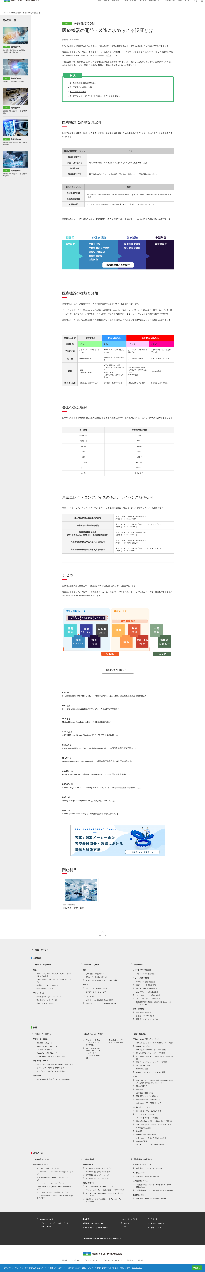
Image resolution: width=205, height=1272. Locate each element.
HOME (6, 13)
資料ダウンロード (157, 1223)
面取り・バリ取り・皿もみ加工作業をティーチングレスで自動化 (55, 975)
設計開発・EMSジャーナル (93, 1223)
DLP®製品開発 (141, 1141)
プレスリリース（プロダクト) (112, 1260)
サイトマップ (156, 1228)
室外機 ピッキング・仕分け (47, 1000)
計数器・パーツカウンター (146, 1016)
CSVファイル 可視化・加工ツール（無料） (102, 980)
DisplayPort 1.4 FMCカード (47, 1053)
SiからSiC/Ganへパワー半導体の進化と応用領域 (154, 1121)
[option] (80, 894)
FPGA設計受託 (141, 1086)
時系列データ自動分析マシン (97, 977)
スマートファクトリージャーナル (95, 1228)
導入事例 (86, 1219)
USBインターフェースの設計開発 (148, 1111)
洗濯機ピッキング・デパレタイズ (49, 997)
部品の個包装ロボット (45, 988)
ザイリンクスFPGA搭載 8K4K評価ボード (52, 1068)
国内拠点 (130, 1260)
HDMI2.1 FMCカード (44, 1043)
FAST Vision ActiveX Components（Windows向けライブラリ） (55, 1197)
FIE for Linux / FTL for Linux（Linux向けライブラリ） (55, 1173)
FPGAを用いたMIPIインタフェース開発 (151, 1050)
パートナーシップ (47, 1226)
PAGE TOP (102, 935)
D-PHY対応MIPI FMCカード (47, 1046)
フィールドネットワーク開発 (147, 1118)
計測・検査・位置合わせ (143, 1159)
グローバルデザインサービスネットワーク (54, 1223)
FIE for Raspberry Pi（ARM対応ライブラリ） (53, 1192)
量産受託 (139, 1089)
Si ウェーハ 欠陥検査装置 (145, 982)
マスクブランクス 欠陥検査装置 (148, 999)
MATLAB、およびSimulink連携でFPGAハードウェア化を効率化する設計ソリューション (154, 1081)
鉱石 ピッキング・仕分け (46, 1003)
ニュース (127, 1223)
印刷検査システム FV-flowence (147, 1176)
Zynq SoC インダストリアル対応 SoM (116, 1041)
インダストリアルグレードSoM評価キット (52, 1071)
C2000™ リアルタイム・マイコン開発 (150, 1072)
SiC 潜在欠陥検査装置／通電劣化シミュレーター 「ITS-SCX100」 (155, 1003)
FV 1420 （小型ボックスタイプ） (99, 1172)
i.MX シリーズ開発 (143, 1065)
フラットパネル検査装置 (145, 974)
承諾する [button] (196, 1268)
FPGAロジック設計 (143, 1046)
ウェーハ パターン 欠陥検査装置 (148, 995)
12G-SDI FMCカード (44, 1050)
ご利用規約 (75, 1260)
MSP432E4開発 (142, 1069)
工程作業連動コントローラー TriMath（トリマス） (54, 980)
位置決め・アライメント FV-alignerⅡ (150, 1168)
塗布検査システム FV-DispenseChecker (151, 1199)
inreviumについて (47, 1219)
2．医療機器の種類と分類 (81, 87)
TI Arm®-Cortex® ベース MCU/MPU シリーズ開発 (154, 1043)
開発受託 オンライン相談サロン (148, 1096)
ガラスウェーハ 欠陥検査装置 (147, 992)
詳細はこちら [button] (137, 1268)
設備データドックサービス (96, 992)
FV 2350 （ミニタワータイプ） (98, 1178)
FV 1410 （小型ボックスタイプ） (99, 1168)
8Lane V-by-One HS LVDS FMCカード (51, 1056)
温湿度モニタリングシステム (147, 1019)
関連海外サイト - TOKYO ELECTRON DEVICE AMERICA (102, 1238)
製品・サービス (41, 950)
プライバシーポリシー (91, 1260)
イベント (127, 1226)
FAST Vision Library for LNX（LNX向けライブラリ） (54, 1178)
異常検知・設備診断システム (97, 974)
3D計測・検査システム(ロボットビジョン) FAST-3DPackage (154, 1186)
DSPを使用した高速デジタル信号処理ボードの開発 (154, 1057)
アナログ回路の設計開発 (145, 1114)
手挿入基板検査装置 (143, 1012)
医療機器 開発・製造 (144, 1093)
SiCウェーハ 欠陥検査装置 (146, 985)
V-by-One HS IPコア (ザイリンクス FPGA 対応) (93, 1042)
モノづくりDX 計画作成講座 (96, 988)
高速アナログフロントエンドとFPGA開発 (151, 1062)
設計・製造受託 (140, 1034)
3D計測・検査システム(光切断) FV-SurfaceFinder (154, 1190)
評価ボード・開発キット (44, 1034)
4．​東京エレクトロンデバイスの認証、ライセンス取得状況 (95, 96)
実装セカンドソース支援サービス (148, 1103)
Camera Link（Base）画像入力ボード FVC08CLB (105, 1190)
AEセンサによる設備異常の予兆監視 (99, 1000)
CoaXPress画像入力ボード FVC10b (99, 1187)
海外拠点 (140, 1260)
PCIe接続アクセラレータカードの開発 (150, 1053)
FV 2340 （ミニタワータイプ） (98, 1175)
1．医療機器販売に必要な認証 (83, 83)
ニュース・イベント (129, 1219)
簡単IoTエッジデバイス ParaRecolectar (101, 1003)
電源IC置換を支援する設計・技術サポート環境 (153, 1124)
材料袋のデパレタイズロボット (48, 985)
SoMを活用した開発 (143, 1128)
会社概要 (64, 1260)
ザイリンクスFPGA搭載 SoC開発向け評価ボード (55, 1064)
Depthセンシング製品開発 (146, 1134)
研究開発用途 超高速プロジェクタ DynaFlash (53, 1079)
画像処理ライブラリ (42, 1159)
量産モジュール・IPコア (93, 1034)
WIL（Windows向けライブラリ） (49, 1168)
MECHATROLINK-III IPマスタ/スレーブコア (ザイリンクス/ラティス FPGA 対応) (93, 1053)
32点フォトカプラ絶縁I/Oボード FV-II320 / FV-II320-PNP (103, 1200)
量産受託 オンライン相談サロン (148, 1100)
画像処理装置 (89, 1159)
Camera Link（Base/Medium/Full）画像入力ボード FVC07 (104, 1194)
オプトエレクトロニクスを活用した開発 (151, 1138)
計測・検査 (138, 965)
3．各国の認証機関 (78, 92)
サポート (154, 1219)
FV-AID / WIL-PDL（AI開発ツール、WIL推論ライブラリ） (55, 1188)
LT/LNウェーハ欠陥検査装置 (146, 988)
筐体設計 (139, 1131)
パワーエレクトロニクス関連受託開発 (150, 1145)
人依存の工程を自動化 (43, 965)
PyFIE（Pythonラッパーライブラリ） (51, 1183)
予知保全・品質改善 (91, 965)
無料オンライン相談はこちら (118, 670)
